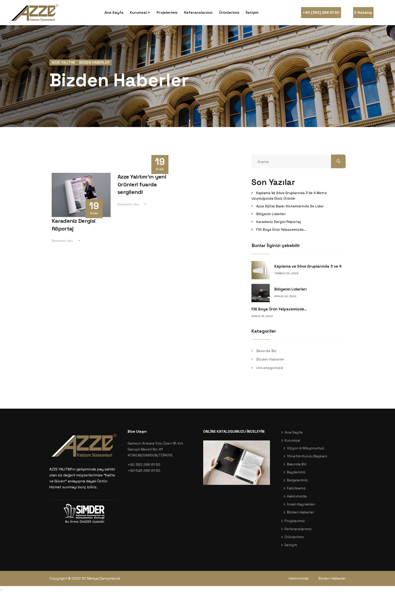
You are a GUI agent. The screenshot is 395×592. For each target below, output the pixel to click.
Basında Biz (266, 350)
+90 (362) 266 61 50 (321, 12)
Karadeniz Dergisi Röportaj (278, 222)
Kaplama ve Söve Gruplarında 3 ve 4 (308, 266)
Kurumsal (138, 12)
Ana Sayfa (113, 12)
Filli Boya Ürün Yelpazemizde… (281, 229)
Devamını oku (63, 241)
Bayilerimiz (296, 472)
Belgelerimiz (297, 480)
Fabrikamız (296, 488)
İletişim (252, 12)
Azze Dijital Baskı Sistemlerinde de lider (290, 206)
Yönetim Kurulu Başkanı (307, 456)
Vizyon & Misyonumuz (305, 448)
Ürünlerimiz (229, 12)
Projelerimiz (167, 12)
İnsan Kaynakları (301, 504)
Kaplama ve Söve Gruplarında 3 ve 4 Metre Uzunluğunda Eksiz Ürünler (289, 196)
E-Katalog (363, 12)
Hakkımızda (297, 496)
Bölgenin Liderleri (271, 214)
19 (94, 206)
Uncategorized (269, 367)
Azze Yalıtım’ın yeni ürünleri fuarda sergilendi (141, 184)
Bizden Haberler (270, 359)
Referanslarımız (198, 12)
